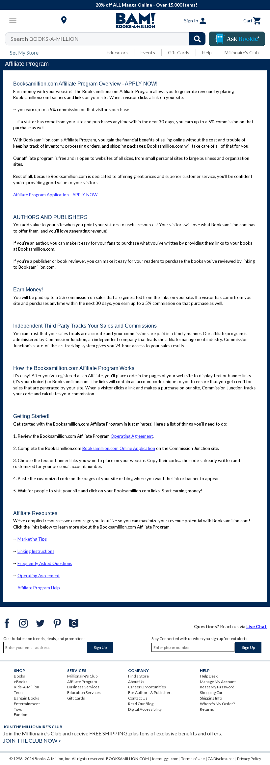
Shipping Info (211, 698)
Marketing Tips (32, 539)
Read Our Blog (140, 703)
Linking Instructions (35, 551)
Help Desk (209, 676)
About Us (136, 681)
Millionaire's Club (242, 52)
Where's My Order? (217, 703)
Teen (18, 692)
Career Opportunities (147, 686)
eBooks (20, 681)
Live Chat (256, 626)
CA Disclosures (220, 758)
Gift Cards (178, 52)
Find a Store (138, 676)
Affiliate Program (82, 681)
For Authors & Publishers (150, 692)
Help (207, 52)
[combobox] (109, 39)
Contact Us (138, 698)
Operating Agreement (132, 436)
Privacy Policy (249, 758)
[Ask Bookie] (237, 39)
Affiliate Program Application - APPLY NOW (55, 194)
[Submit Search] (197, 38)
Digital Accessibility (145, 709)
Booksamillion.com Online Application (118, 448)
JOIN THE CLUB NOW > (32, 740)
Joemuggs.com (164, 758)
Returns (207, 709)
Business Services (83, 686)
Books (19, 676)
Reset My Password (217, 686)
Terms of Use (193, 758)
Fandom (21, 714)
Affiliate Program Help (38, 587)
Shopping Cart (212, 692)
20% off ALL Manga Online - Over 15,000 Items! (138, 5)
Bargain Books (26, 698)
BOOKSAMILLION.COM (127, 758)
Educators (117, 52)
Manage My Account (218, 681)
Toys (18, 709)
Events (148, 52)
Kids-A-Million (26, 686)
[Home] (135, 20)
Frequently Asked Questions (44, 563)
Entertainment (27, 703)
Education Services (84, 692)
